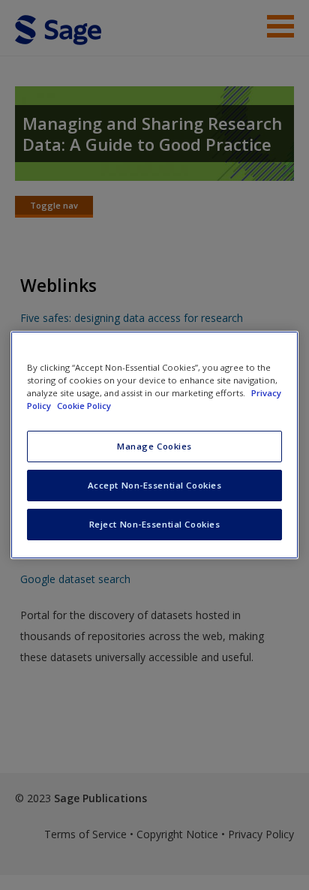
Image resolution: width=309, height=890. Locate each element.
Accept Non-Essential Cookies (155, 485)
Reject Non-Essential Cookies (154, 524)
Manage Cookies (154, 446)
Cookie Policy (84, 405)
